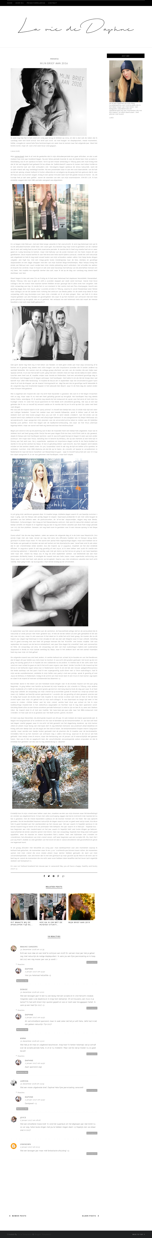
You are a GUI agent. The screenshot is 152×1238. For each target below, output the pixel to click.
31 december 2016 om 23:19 (32, 1084)
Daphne (29, 969)
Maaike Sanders (29, 947)
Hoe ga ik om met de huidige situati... (51, 923)
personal (54, 59)
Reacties (21, 964)
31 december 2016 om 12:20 (32, 992)
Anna (23, 1038)
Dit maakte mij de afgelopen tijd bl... (22, 923)
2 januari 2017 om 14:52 (35, 972)
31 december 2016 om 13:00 (32, 1041)
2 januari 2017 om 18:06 (30, 1120)
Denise (24, 989)
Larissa (24, 1081)
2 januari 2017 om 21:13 (30, 1147)
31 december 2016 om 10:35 (32, 949)
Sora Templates (25, 1234)
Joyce (23, 1117)
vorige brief (19, 156)
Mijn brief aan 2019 (79, 922)
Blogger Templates (43, 1234)
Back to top (138, 1234)
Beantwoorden (92, 962)
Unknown (25, 1144)
